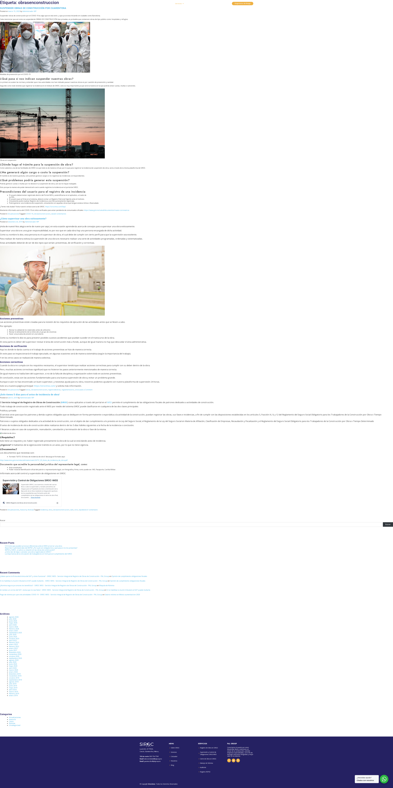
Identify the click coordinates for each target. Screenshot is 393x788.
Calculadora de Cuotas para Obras (216, 3)
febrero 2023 (14, 642)
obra (50, 510)
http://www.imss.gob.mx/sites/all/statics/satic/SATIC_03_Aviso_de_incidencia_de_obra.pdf (34, 460)
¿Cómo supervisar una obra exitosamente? (23, 218)
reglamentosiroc (68, 390)
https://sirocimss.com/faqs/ (55, 206)
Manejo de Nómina (206, 763)
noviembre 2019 (15, 676)
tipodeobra (83, 510)
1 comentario (93, 510)
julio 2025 (12, 634)
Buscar (2, 520)
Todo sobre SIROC (194, 3)
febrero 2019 (14, 693)
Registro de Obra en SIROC (209, 748)
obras (28, 390)
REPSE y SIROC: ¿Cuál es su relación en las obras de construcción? (30, 550)
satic (72, 510)
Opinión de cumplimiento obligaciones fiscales (129, 576)
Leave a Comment (85, 390)
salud (53, 214)
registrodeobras (54, 390)
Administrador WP (29, 11)
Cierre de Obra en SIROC (208, 759)
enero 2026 (13, 631)
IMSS (109, 402)
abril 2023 (13, 640)
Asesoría (23, 510)
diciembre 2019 (15, 674)
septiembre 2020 (15, 658)
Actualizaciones (13, 214)
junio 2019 (13, 686)
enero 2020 (13, 672)
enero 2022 (13, 648)
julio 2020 (12, 662)
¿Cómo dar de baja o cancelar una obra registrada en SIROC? (28, 552)
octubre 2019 (14, 678)
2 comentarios (60, 214)
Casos (11, 721)
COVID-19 (29, 214)
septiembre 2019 (15, 680)
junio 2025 (13, 637)
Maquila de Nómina (106, 585)
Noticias (31, 510)
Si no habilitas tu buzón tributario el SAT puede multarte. (128, 590)
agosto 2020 (14, 660)
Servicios (178, 4)
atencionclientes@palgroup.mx (153, 759)
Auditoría (203, 767)
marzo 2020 (13, 670)
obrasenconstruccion (42, 214)
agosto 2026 (14, 617)
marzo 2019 (13, 691)
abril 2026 (13, 625)
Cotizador (174, 756)
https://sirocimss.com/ (44, 385)
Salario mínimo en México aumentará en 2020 (122, 594)
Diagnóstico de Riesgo (243, 3)
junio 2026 (13, 621)
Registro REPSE (205, 772)
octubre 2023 (14, 638)
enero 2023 (13, 644)
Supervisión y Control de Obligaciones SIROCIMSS (208, 753)
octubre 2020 (14, 656)
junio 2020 (13, 664)
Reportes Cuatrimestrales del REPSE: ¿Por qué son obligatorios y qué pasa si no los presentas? (41, 548)
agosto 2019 (14, 682)
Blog (172, 765)
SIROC (64, 402)
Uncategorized (14, 725)
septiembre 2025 (15, 633)
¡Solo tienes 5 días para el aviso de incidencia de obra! (30, 394)
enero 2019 (13, 695)
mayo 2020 (13, 666)
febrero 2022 (14, 646)
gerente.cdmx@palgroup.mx (152, 761)
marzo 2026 (13, 627)
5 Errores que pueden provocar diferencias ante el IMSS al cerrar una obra (33, 546)
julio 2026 (12, 619)
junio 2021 (13, 650)
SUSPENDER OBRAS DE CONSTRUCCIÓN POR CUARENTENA (33, 8)
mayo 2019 (13, 688)
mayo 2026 (13, 623)
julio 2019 (12, 684)
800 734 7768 (154, 756)
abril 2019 (13, 690)
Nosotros (174, 761)
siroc (77, 390)
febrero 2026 (14, 629)
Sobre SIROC (175, 748)
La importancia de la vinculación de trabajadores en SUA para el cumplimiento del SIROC (38, 554)
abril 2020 (13, 668)
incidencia (44, 510)
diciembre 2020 (15, 652)
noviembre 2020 (15, 654)
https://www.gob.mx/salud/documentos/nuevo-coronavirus (106, 210)
